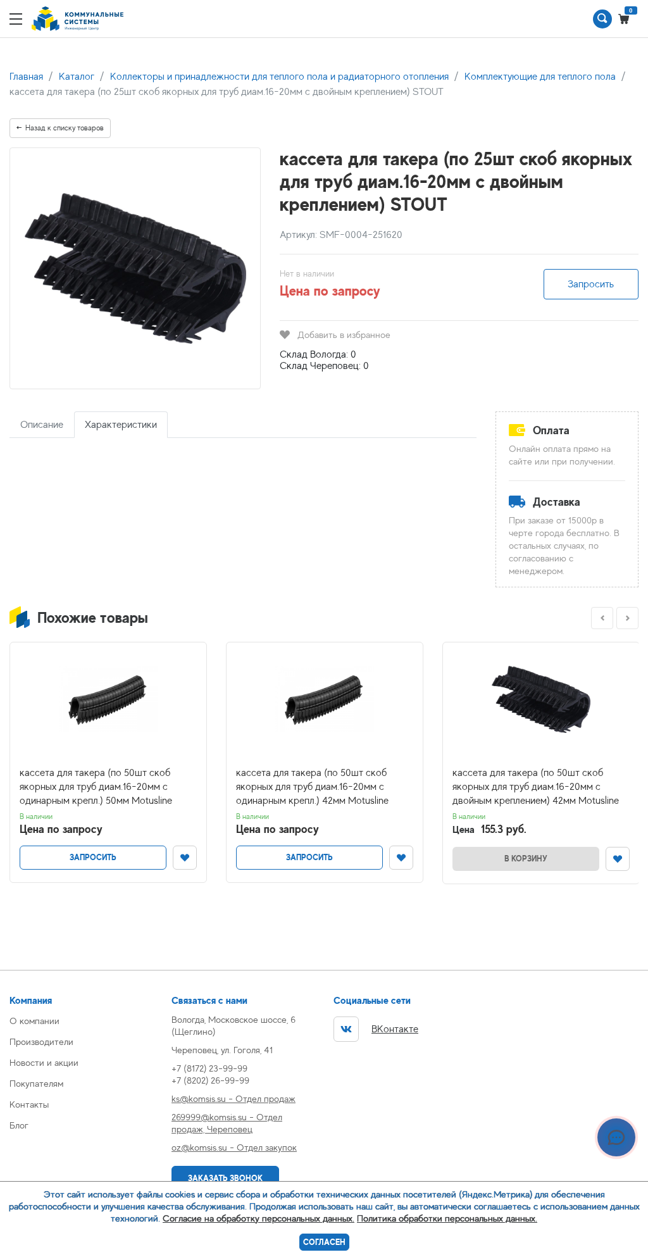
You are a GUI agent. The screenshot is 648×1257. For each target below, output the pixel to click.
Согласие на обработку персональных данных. (258, 1218)
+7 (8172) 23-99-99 (209, 1068)
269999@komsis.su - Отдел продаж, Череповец (226, 1122)
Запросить (591, 284)
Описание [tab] (41, 424)
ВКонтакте (394, 1029)
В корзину (525, 858)
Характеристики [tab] (121, 424)
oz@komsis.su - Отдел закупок (234, 1147)
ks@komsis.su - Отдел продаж (233, 1098)
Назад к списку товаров (64, 127)
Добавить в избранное (343, 334)
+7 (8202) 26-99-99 (210, 1080)
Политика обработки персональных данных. (447, 1218)
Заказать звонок (225, 1178)
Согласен (324, 1242)
